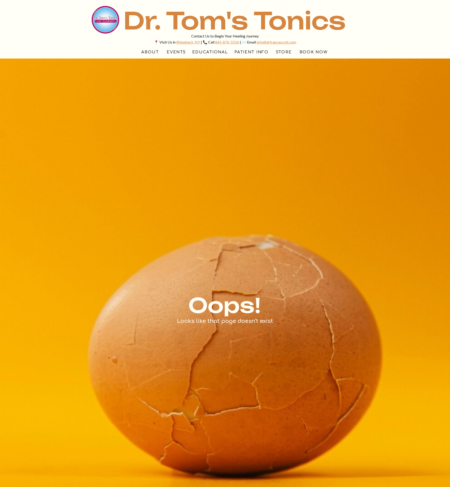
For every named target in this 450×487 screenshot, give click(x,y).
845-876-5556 (227, 42)
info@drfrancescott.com (276, 42)
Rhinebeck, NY (188, 42)
